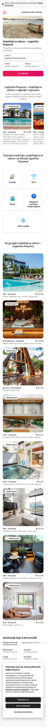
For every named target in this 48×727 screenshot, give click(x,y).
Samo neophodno (23, 706)
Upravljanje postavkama (23, 712)
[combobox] (23, 58)
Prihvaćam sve (23, 700)
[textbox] (13, 66)
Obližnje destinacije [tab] (10, 643)
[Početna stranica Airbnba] (4, 12)
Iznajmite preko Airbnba (31, 12)
